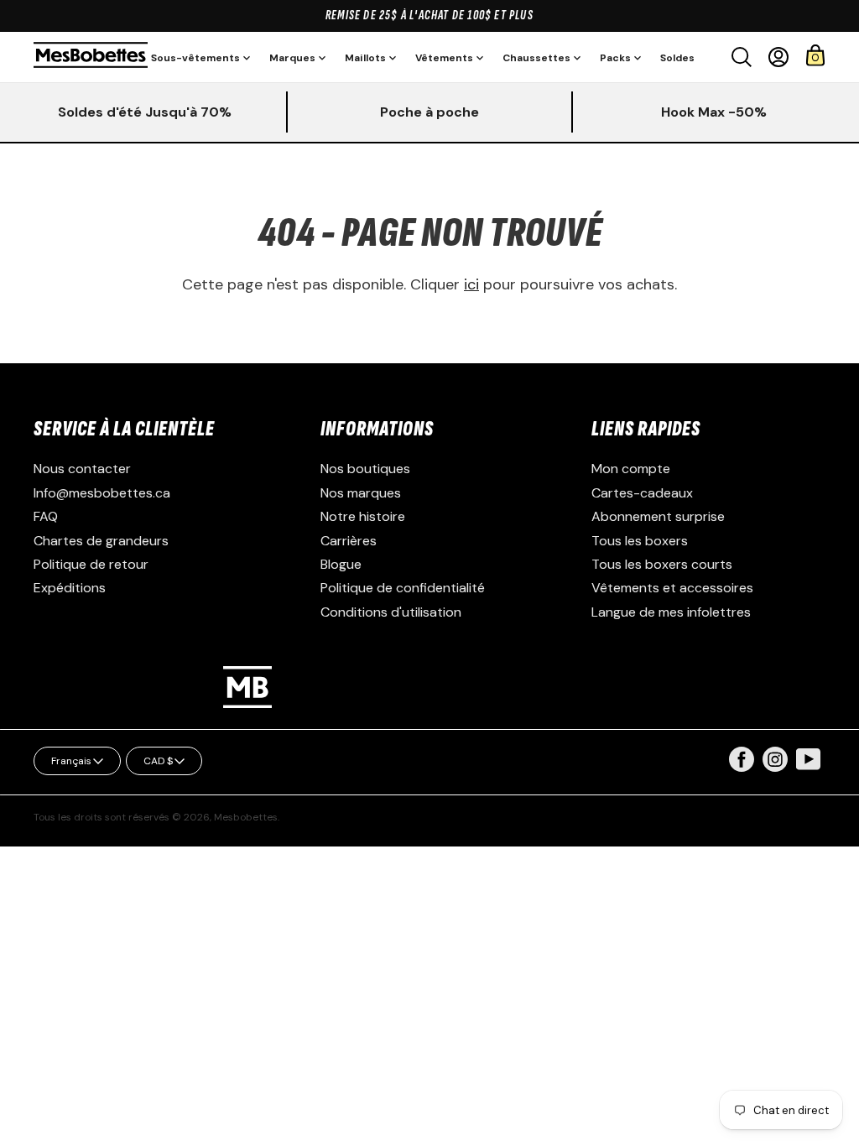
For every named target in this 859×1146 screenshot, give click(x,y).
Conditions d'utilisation (390, 612)
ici (471, 284)
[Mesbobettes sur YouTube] (808, 758)
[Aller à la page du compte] (778, 57)
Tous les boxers (639, 541)
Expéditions (70, 587)
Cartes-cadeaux (642, 493)
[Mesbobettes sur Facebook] (741, 767)
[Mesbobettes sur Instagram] (775, 767)
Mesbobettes (246, 817)
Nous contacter (82, 468)
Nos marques (360, 493)
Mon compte (630, 468)
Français (71, 761)
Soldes (677, 58)
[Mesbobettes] (91, 56)
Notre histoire (362, 516)
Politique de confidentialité (402, 587)
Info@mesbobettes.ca (102, 493)
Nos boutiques (365, 468)
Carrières (348, 541)
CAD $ (158, 761)
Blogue (341, 564)
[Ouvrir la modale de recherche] (741, 57)
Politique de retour (91, 564)
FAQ (46, 516)
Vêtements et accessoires (672, 587)
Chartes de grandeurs (101, 541)
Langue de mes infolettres (671, 612)
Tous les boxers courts (661, 564)
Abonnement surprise (658, 516)
